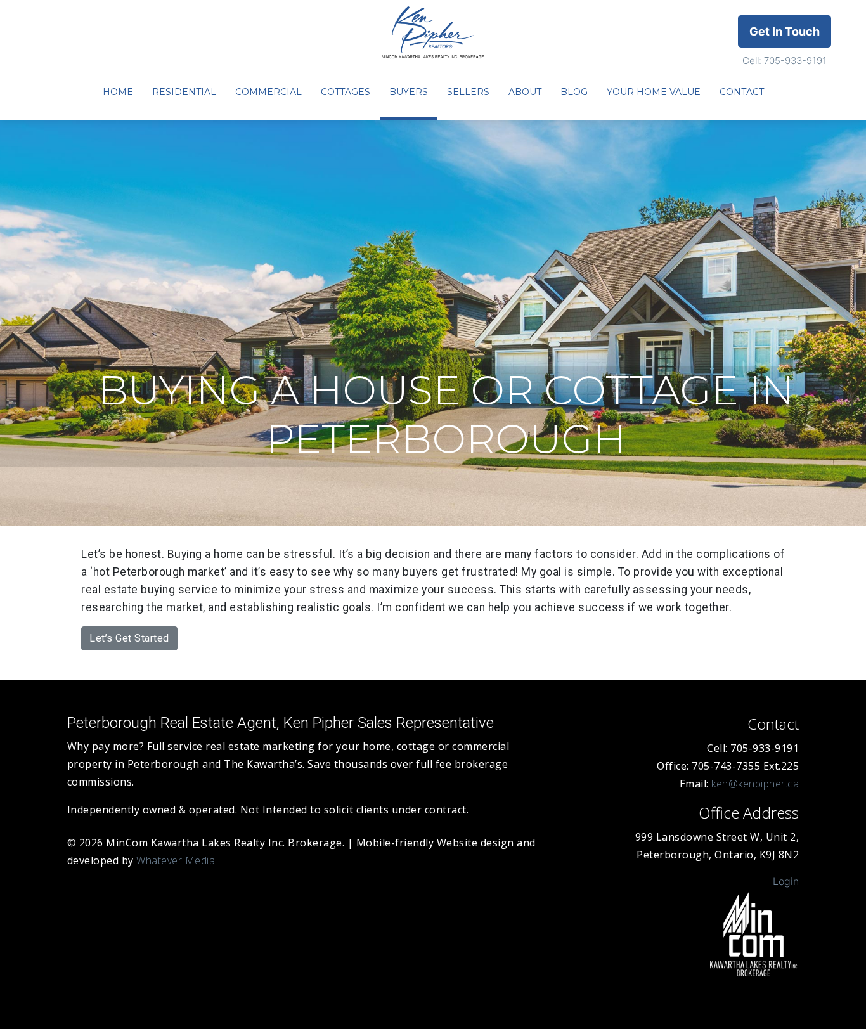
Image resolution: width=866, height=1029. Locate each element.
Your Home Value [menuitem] (654, 92)
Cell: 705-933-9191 (784, 61)
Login (786, 881)
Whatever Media (175, 860)
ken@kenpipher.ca (755, 784)
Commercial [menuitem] (268, 92)
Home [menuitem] (118, 92)
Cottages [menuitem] (345, 92)
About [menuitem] (524, 92)
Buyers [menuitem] (408, 92)
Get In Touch (784, 31)
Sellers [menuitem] (468, 92)
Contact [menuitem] (742, 92)
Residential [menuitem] (184, 92)
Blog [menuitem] (574, 92)
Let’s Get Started (129, 638)
